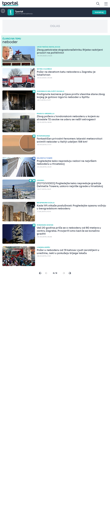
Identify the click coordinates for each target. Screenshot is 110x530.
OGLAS (55, 26)
